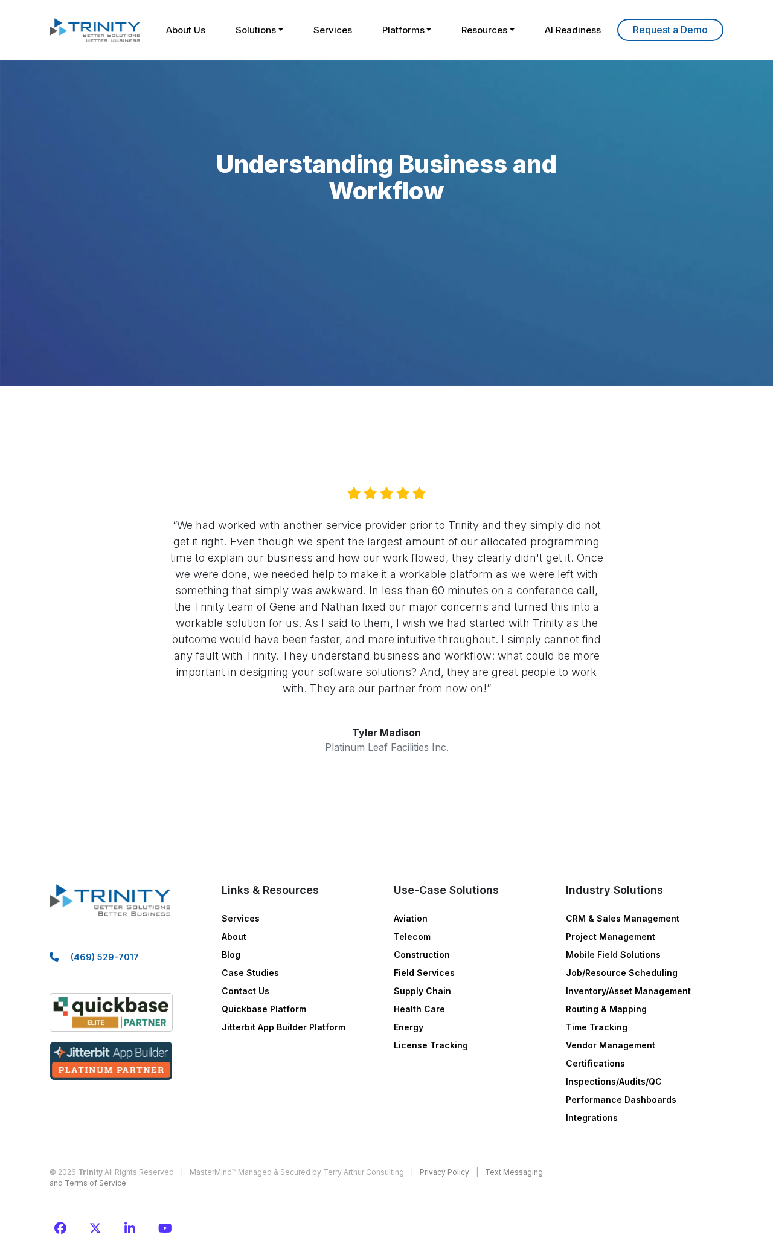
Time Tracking (596, 1027)
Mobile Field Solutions (613, 954)
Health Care (419, 1009)
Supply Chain (422, 991)
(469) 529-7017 (105, 957)
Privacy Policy (444, 1172)
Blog (231, 954)
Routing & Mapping (606, 1009)
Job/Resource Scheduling (622, 973)
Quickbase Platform (264, 1009)
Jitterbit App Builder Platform (283, 1027)
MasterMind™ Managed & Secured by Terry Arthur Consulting (297, 1172)
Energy (408, 1027)
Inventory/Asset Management (628, 991)
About (234, 936)
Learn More (670, 30)
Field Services (424, 973)
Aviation (411, 918)
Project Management (610, 936)
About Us (185, 30)
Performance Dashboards (621, 1099)
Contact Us (245, 991)
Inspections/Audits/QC (614, 1081)
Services (332, 30)
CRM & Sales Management (622, 918)
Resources (484, 30)
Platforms (403, 30)
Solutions (256, 30)
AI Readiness (573, 30)
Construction (422, 954)
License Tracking (431, 1045)
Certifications (595, 1063)
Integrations (592, 1118)
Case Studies (250, 973)
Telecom (412, 936)
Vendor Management (610, 1045)
